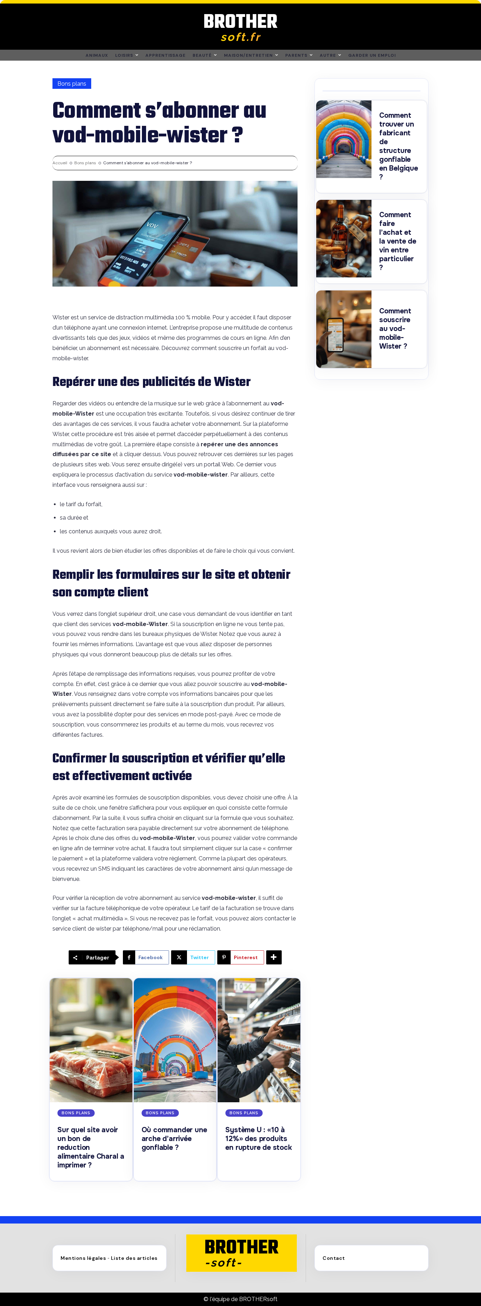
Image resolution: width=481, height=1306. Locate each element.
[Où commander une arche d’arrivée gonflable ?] (175, 1040)
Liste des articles (134, 1258)
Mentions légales (83, 1258)
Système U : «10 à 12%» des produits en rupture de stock (258, 1139)
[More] (274, 957)
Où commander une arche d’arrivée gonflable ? (174, 1139)
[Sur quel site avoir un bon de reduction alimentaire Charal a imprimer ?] (91, 1040)
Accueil (59, 163)
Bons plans (71, 83)
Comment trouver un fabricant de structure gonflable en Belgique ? (398, 146)
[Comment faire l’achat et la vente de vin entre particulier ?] (343, 238)
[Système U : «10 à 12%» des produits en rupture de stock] (259, 1040)
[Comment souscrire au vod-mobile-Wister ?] (343, 329)
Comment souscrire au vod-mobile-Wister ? (395, 329)
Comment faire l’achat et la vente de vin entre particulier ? (397, 241)
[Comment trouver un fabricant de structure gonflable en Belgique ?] (343, 139)
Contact (334, 1258)
